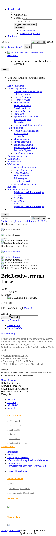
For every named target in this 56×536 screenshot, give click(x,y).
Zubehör (11, 186)
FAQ (11, 484)
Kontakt (13, 434)
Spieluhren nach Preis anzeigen (29, 192)
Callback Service (18, 443)
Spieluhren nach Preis (18, 189)
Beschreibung (14, 325)
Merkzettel (13, 36)
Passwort (18, 21)
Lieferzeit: (6, 295)
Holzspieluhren (21, 172)
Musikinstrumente (22, 142)
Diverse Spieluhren (16, 88)
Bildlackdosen (21, 133)
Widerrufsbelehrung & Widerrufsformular (27, 460)
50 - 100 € (19, 200)
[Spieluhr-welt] (12, 47)
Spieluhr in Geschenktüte (26, 116)
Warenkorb (15, 421)
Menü (4, 69)
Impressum (12, 451)
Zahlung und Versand (18, 457)
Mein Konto (15, 425)
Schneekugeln (14, 161)
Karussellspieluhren (17, 156)
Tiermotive (19, 122)
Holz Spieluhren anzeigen (26, 130)
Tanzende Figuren (22, 119)
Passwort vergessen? (30, 33)
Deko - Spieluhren (23, 170)
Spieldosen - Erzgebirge (25, 147)
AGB (10, 454)
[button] (2, 238)
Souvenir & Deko (22, 111)
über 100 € (19, 203)
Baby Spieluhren (15, 85)
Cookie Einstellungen (18, 471)
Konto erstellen (27, 30)
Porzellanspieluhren (23, 108)
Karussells (19, 136)
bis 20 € (17, 195)
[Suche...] (38, 42)
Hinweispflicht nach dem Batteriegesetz (26, 465)
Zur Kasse (14, 430)
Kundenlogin (14, 9)
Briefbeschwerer (22, 94)
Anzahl (4, 313)
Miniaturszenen (21, 102)
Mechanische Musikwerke (22, 493)
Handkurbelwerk (22, 99)
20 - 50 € (18, 198)
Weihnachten (13, 164)
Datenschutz (13, 463)
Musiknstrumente (22, 105)
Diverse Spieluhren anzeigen (28, 91)
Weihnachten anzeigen (25, 167)
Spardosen (19, 113)
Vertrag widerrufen (10, 530)
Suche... (51, 41)
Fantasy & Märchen (23, 97)
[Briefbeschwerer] (10, 251)
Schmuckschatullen (23, 144)
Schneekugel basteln (19, 488)
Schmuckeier (13, 158)
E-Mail (17, 17)
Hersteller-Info (14, 328)
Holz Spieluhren (15, 128)
